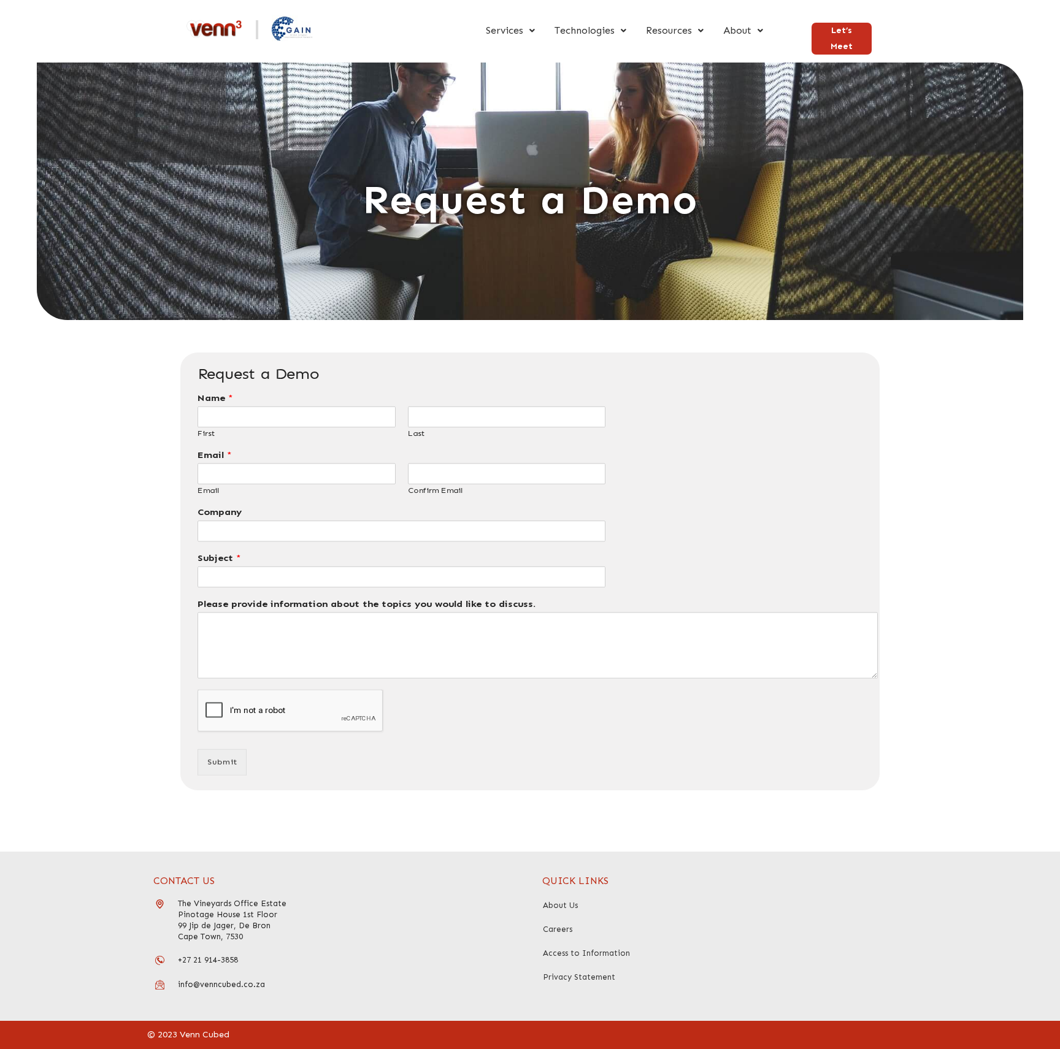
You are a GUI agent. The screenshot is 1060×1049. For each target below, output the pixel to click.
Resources (669, 30)
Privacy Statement (579, 977)
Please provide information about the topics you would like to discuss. (367, 603)
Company (220, 512)
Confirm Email (435, 491)
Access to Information (586, 953)
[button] (510, 31)
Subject (219, 558)
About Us (560, 905)
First (206, 434)
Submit (222, 761)
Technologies (585, 30)
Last (416, 434)
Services (504, 30)
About (737, 30)
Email (215, 455)
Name (215, 397)
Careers (557, 929)
